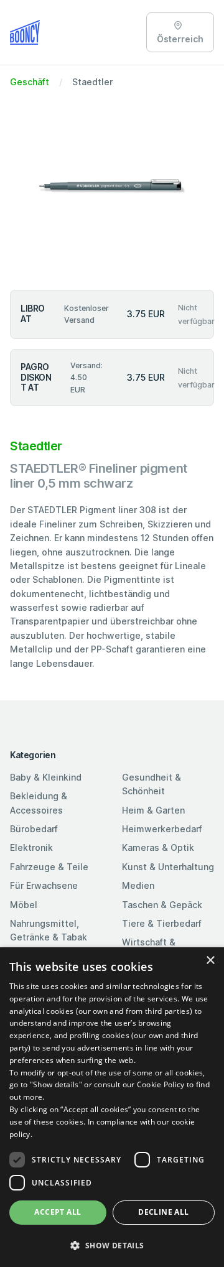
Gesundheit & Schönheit (151, 784)
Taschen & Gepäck (162, 904)
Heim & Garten (153, 810)
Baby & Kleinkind (46, 777)
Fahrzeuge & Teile (49, 866)
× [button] (210, 960)
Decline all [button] (163, 1212)
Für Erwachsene (44, 885)
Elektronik (31, 847)
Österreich (180, 39)
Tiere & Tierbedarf (162, 923)
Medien (138, 885)
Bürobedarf (34, 829)
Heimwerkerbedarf (162, 829)
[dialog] (112, 1107)
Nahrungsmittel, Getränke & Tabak (48, 930)
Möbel (23, 904)
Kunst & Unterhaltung (168, 866)
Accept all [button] (57, 1212)
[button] (112, 1245)
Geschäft (29, 82)
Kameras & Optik (158, 847)
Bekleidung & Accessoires (38, 803)
